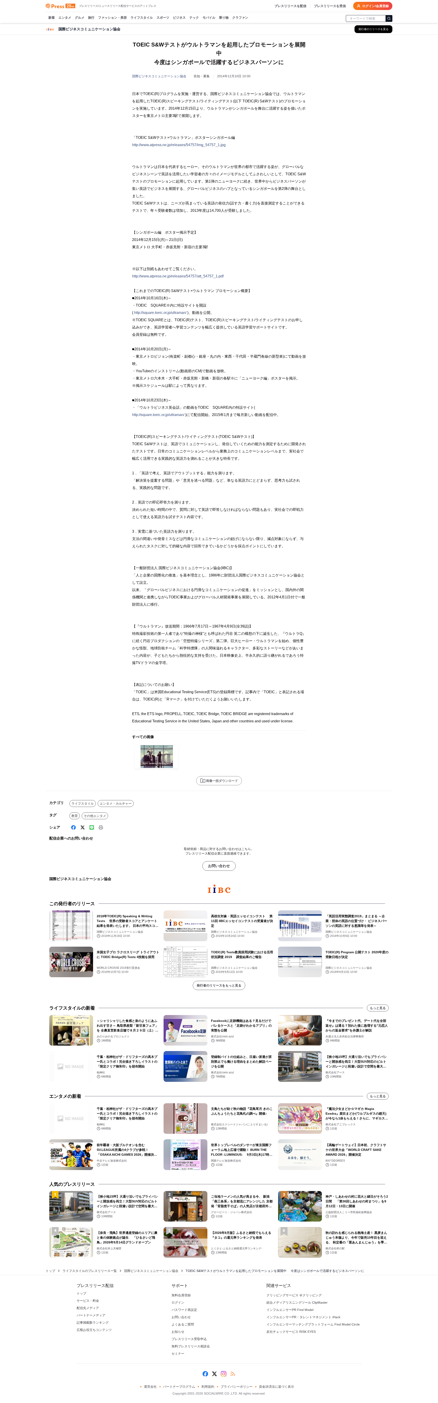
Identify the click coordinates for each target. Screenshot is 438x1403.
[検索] (389, 18)
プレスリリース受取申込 (189, 1339)
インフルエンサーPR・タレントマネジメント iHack (303, 1317)
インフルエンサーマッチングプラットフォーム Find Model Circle (313, 1324)
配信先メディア (88, 1308)
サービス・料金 (88, 1300)
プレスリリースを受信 (330, 6)
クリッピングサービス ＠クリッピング (294, 1295)
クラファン (240, 17)
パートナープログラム (179, 1386)
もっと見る (378, 1008)
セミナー (178, 1353)
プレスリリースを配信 (290, 6)
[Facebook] (73, 827)
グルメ (79, 17)
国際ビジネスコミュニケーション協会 (159, 76)
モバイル (209, 17)
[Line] (91, 827)
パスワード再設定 (184, 1310)
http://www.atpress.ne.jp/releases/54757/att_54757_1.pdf (178, 276)
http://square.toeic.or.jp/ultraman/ (160, 313)
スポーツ (162, 17)
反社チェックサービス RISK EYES (291, 1331)
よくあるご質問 (183, 1324)
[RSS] (232, 1374)
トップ (50, 1271)
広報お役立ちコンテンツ (94, 1330)
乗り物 (224, 17)
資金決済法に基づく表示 (276, 1386)
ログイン (178, 1302)
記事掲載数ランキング (93, 1322)
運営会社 (150, 1386)
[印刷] (101, 827)
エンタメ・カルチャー (116, 803)
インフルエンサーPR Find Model (289, 1310)
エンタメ (64, 17)
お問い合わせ (219, 866)
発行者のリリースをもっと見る (219, 985)
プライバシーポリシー (237, 1386)
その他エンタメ (95, 816)
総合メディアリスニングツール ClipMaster (297, 1302)
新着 (51, 17)
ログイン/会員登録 (375, 6)
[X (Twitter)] (82, 827)
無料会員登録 (181, 1295)
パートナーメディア (91, 1315)
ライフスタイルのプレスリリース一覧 (90, 1271)
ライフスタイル (141, 17)
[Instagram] (223, 1374)
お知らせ (178, 1331)
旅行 (91, 17)
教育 (74, 816)
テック (194, 17)
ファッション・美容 (112, 17)
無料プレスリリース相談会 (191, 1346)
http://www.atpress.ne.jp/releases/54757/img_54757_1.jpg (179, 145)
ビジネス (179, 17)
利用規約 (207, 1386)
